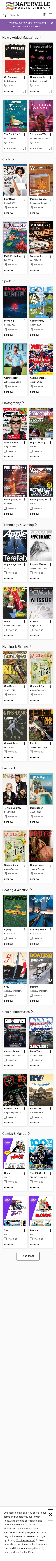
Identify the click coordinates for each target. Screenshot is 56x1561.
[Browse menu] (51, 15)
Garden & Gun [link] (37, 686)
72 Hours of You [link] (38, 134)
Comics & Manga (14, 1134)
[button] (24, 77)
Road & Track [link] (11, 1108)
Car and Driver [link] (11, 1051)
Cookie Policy (27, 1552)
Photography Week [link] (39, 499)
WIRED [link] (8, 621)
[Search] (4, 15)
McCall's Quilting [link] (13, 256)
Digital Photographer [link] (39, 442)
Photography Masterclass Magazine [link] (13, 499)
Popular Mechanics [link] (39, 564)
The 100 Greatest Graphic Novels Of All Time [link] (39, 1173)
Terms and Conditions (15, 1516)
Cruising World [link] (38, 929)
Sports (7, 281)
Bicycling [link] (9, 321)
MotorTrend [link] (36, 1051)
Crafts (7, 160)
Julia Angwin (12, 81)
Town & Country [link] (12, 808)
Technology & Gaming (18, 525)
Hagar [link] (7, 1173)
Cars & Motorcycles (16, 1012)
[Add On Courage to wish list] (24, 92)
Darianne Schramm (41, 138)
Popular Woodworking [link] (39, 199)
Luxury (7, 768)
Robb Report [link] (36, 808)
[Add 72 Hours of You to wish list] (50, 149)
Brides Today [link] (37, 865)
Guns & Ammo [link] (11, 743)
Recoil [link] (33, 743)
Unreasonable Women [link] (39, 77)
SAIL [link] (6, 987)
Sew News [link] (9, 199)
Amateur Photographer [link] (13, 442)
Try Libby (12, 22)
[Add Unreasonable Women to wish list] (50, 92)
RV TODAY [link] (35, 1108)
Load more (28, 1256)
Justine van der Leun (41, 81)
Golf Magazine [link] (12, 378)
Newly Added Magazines (20, 38)
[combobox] (21, 15)
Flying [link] (7, 929)
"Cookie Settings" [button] (25, 1540)
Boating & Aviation (15, 890)
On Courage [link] (10, 77)
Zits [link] (6, 1230)
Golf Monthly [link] (37, 321)
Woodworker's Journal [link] (39, 256)
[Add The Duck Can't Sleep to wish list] (24, 149)
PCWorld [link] (34, 621)
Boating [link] (34, 987)
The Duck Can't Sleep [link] (13, 134)
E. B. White (11, 138)
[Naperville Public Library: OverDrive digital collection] (28, 6)
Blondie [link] (34, 1230)
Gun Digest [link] (10, 686)
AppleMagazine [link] (12, 564)
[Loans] (44, 15)
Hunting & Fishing (15, 647)
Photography (11, 403)
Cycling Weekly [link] (38, 378)
